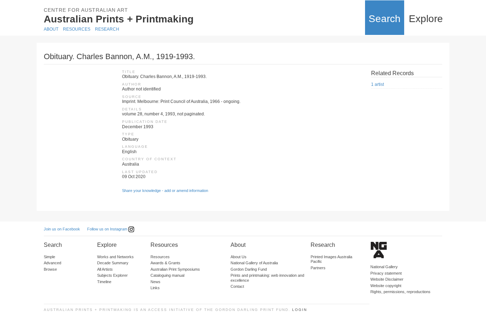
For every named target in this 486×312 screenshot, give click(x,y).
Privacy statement (386, 273)
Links (155, 288)
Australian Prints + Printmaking (119, 19)
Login (299, 310)
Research (107, 29)
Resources (76, 29)
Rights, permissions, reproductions (400, 292)
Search (385, 18)
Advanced (52, 263)
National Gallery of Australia (254, 263)
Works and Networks (115, 257)
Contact (237, 286)
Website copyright (385, 286)
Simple (49, 257)
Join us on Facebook (62, 229)
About (51, 29)
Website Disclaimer (386, 279)
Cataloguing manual (167, 275)
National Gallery (384, 267)
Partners (318, 268)
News (155, 282)
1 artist (377, 84)
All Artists (105, 269)
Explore (426, 18)
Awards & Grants (165, 263)
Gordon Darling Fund (249, 269)
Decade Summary (112, 263)
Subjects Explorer (112, 275)
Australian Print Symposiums (175, 269)
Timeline (104, 282)
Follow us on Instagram (107, 229)
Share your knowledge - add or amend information (165, 190)
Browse (50, 269)
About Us (239, 257)
